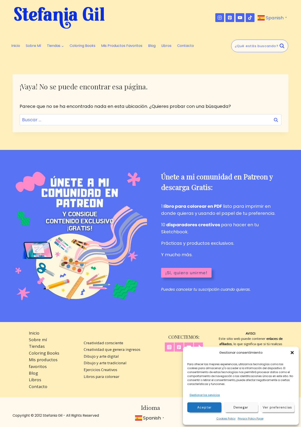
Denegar (241, 407)
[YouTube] (240, 17)
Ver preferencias (277, 407)
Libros (166, 45)
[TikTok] (250, 17)
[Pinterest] (229, 17)
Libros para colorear (101, 376)
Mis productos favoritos (121, 45)
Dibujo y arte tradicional (105, 362)
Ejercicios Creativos (100, 369)
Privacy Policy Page (250, 418)
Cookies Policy (226, 418)
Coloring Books (82, 45)
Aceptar (204, 407)
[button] (292, 352)
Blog (152, 45)
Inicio (15, 45)
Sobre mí (33, 45)
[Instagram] (219, 17)
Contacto (185, 45)
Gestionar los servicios (205, 395)
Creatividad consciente (103, 342)
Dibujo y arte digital (101, 356)
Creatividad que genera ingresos (112, 349)
